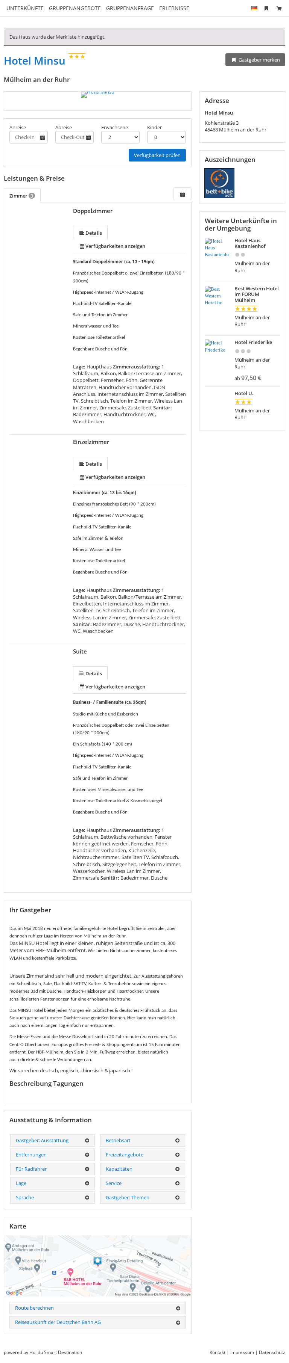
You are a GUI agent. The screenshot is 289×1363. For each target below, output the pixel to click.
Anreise (17, 127)
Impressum (242, 1352)
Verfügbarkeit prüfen (157, 155)
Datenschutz (272, 1352)
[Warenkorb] (278, 8)
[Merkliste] (266, 8)
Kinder (154, 127)
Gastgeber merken (258, 59)
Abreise (63, 127)
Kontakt (217, 1352)
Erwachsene (114, 127)
